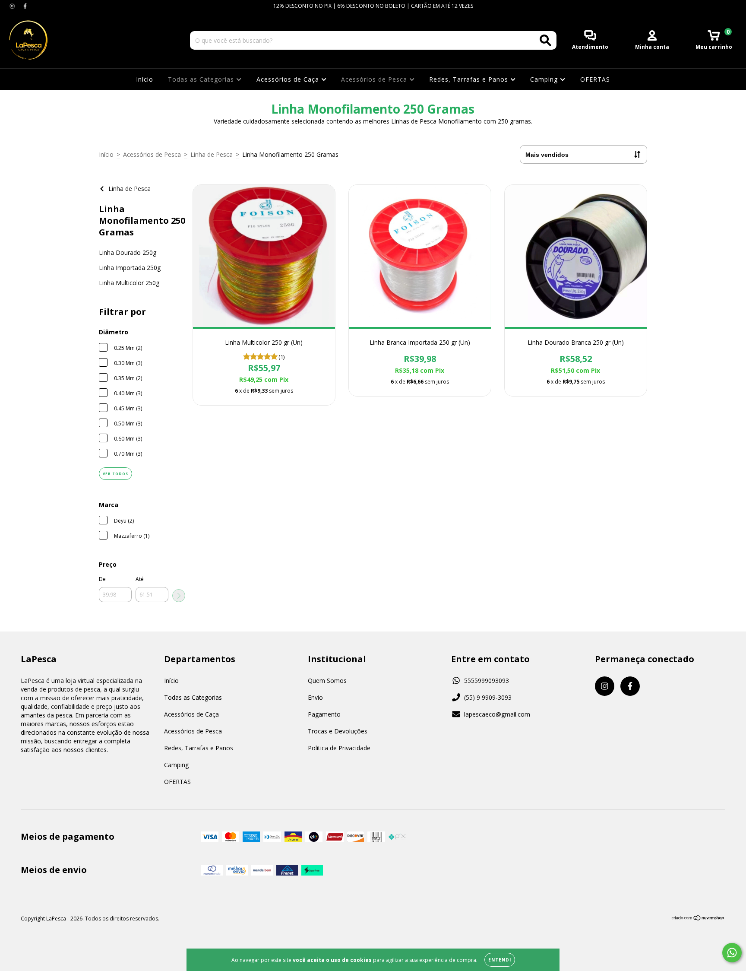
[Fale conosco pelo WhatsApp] (732, 952)
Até (140, 579)
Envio (315, 697)
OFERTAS (595, 79)
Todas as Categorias (202, 79)
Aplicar (178, 595)
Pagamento (324, 714)
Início (144, 79)
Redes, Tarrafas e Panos (469, 79)
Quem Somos (327, 680)
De (102, 579)
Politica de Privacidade (339, 748)
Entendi (499, 960)
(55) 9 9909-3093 (488, 697)
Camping (545, 79)
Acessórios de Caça (288, 79)
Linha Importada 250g (130, 267)
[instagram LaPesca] (12, 6)
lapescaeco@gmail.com (497, 714)
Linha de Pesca (211, 154)
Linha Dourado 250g (127, 252)
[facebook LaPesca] (25, 6)
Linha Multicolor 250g (129, 283)
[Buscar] (545, 40)
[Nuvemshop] (698, 919)
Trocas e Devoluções (337, 731)
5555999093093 (486, 680)
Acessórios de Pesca (375, 79)
